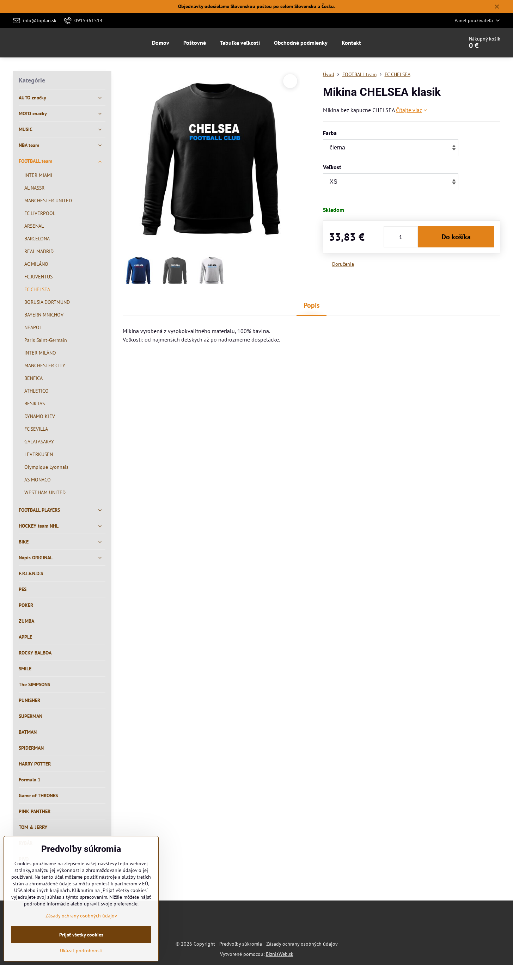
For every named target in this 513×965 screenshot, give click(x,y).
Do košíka (456, 236)
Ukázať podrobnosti (81, 950)
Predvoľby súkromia (240, 944)
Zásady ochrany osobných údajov (302, 944)
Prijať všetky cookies (81, 935)
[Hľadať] (438, 43)
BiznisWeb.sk (279, 954)
